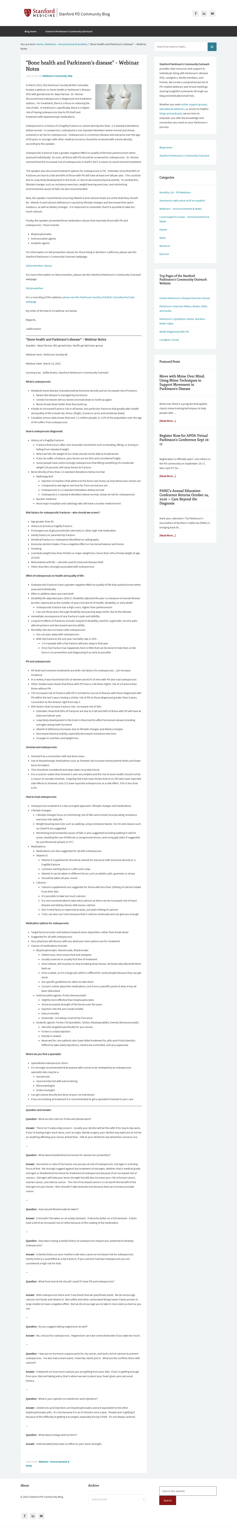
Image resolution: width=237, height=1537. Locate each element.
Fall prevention (34, 288)
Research (164, 246)
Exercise (164, 254)
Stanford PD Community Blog (84, 14)
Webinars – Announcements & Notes (180, 208)
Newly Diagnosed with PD (174, 331)
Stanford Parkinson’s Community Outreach (184, 155)
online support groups (194, 104)
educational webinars (172, 109)
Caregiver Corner (169, 339)
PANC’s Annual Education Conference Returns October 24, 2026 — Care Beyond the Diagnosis (184, 497)
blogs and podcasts (170, 113)
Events (163, 229)
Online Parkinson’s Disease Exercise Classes (184, 298)
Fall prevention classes (39, 265)
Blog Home (165, 147)
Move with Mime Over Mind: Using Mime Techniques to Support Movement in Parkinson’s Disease (182, 382)
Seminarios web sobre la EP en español (182, 200)
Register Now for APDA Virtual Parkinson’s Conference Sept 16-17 (184, 439)
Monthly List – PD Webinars (175, 192)
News (162, 237)
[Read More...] (167, 420)
